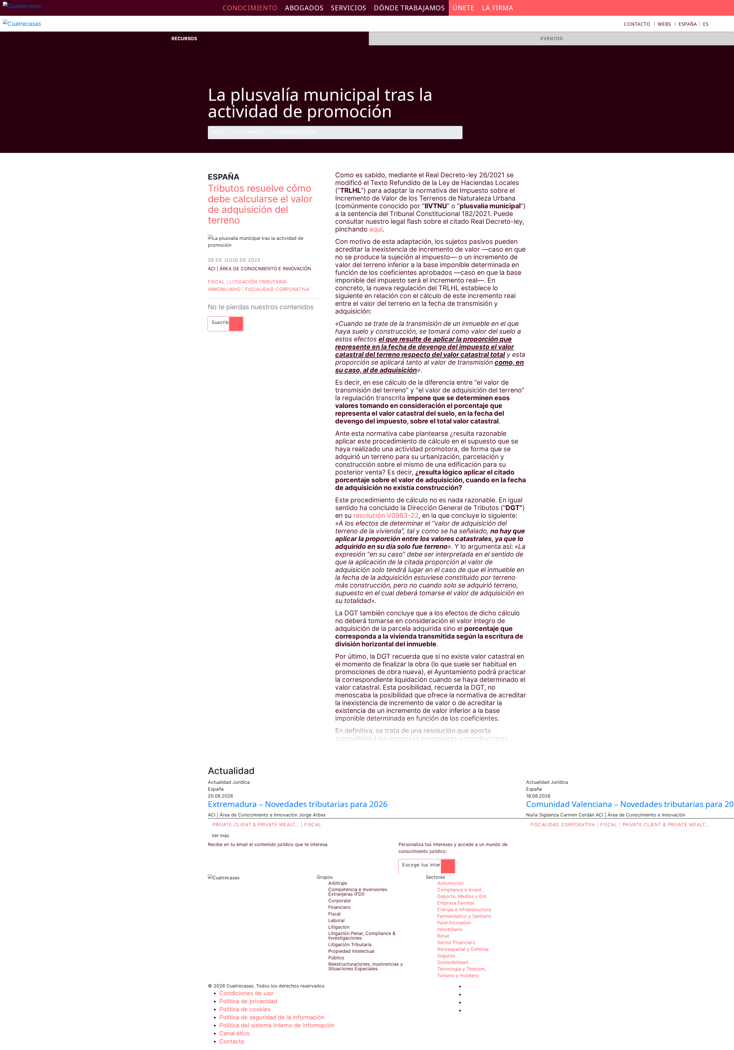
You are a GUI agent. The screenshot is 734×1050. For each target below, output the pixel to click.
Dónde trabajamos (409, 7)
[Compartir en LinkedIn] (509, 139)
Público (336, 957)
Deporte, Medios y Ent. (462, 896)
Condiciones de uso (246, 993)
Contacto (637, 24)
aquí (375, 229)
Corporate (339, 900)
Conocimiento (249, 132)
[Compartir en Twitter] (497, 139)
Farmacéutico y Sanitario (464, 916)
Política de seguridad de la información (272, 1017)
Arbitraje (337, 883)
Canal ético (234, 1033)
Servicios (348, 7)
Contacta (231, 1041)
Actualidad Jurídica (294, 132)
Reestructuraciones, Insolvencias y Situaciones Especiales (365, 966)
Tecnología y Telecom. (461, 969)
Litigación (339, 927)
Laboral (336, 920)
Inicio (218, 132)
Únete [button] (463, 7)
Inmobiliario (224, 289)
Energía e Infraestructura (464, 909)
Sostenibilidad (452, 962)
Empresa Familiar (456, 903)
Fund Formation (454, 922)
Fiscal (216, 282)
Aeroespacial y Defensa (463, 949)
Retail (443, 936)
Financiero (339, 907)
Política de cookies (244, 1009)
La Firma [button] (498, 7)
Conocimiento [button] (250, 7)
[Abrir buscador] (727, 25)
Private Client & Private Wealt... (255, 824)
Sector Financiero (456, 942)
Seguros (446, 955)
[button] (693, 24)
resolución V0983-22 (386, 516)
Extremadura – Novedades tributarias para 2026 (298, 803)
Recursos (184, 38)
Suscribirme (225, 322)
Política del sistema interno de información (277, 1025)
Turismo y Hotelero (458, 975)
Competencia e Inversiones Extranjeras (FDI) (357, 891)
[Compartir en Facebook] (486, 139)
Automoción (450, 883)
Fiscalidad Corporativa (277, 289)
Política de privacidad (248, 1001)
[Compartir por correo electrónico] (520, 139)
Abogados (304, 7)
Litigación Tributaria (258, 282)
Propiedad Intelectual (351, 951)
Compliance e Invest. (460, 889)
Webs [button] (664, 24)
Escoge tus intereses (426, 865)
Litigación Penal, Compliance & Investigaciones (361, 935)
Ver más (220, 835)
